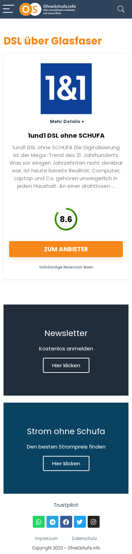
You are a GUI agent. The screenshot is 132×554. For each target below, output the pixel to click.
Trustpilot (66, 504)
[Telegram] (52, 522)
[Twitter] (80, 522)
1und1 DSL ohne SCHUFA (66, 135)
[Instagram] (94, 522)
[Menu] (8, 9)
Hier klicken (66, 365)
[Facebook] (66, 522)
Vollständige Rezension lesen (66, 267)
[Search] (121, 9)
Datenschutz (84, 538)
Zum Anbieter (66, 249)
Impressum (46, 538)
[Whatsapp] (39, 522)
